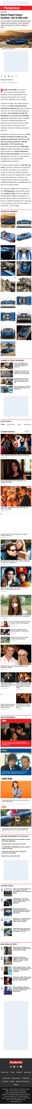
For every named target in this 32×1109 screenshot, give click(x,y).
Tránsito (16, 1084)
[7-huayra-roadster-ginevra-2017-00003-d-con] (24, 300)
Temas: (3, 424)
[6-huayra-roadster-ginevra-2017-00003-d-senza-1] (8, 316)
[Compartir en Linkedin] (12, 76)
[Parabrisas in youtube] (21, 1067)
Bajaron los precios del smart (11, 856)
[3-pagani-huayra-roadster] (24, 332)
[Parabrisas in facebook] (14, 1067)
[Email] (16, 76)
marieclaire (16, 779)
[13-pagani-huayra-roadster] (8, 268)
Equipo (12, 1081)
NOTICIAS (4, 12)
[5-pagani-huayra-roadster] (24, 316)
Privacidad (6, 1081)
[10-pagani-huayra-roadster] (24, 284)
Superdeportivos (11, 424)
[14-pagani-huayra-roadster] (24, 252)
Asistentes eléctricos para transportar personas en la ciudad (14, 852)
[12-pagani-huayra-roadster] (24, 268)
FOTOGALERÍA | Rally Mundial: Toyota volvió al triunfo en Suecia (16, 847)
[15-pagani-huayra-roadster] (8, 252)
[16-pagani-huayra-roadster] (24, 236)
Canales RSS (6, 1078)
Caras (12, 1072)
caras (16, 721)
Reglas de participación (22, 1081)
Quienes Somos (16, 1078)
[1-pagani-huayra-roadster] (8, 220)
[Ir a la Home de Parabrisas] (12, 8)
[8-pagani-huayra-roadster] (8, 300)
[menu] (2, 8)
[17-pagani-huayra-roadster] (8, 236)
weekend (16, 807)
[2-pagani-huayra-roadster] (8, 348)
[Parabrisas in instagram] (11, 1067)
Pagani (19, 424)
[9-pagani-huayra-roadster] (24, 220)
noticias (16, 751)
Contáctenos (26, 1078)
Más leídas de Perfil (9, 944)
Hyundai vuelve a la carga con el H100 (13, 844)
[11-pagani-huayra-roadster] (8, 284)
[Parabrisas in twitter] (17, 1067)
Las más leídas (7, 886)
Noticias (19, 1072)
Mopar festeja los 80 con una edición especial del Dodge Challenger (16, 840)
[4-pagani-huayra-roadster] (8, 332)
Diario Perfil (4, 1072)
